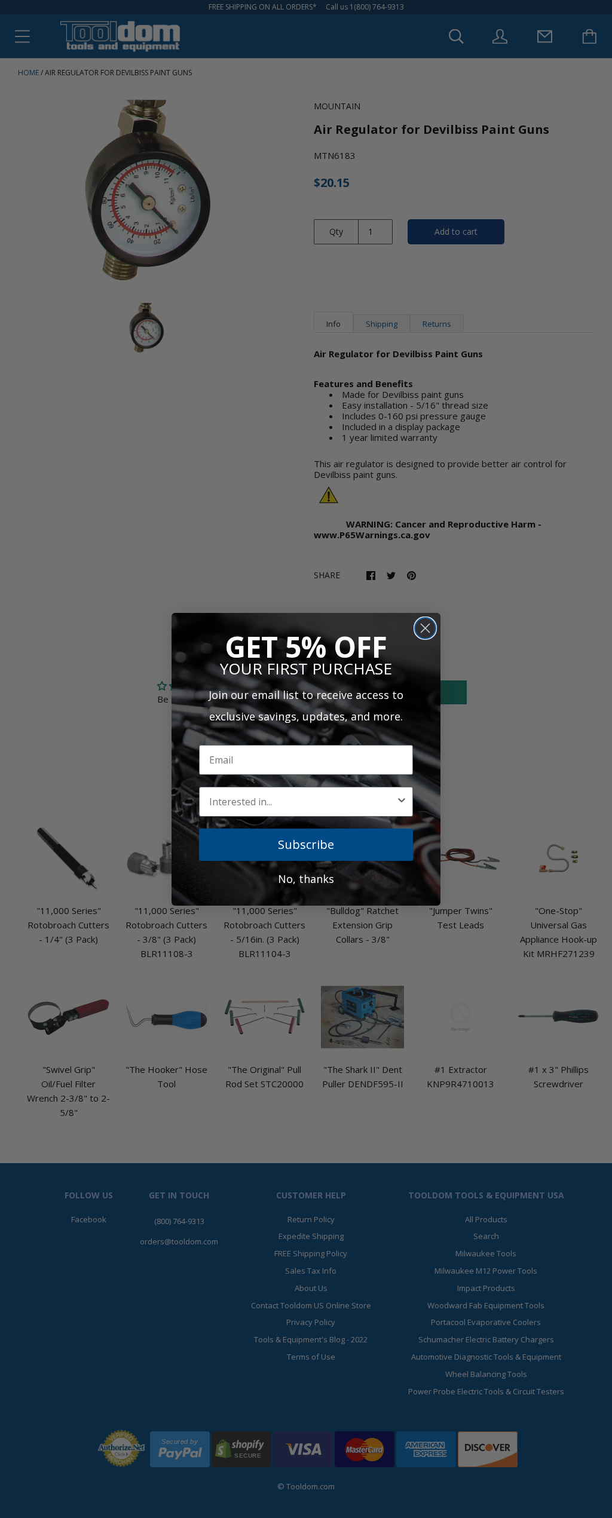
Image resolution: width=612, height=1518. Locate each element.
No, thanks (306, 879)
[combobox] (302, 801)
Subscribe (306, 844)
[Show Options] (402, 801)
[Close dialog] (425, 628)
